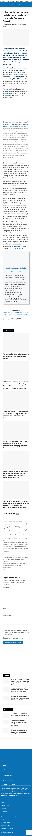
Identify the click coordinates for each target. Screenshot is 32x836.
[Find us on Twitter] (4, 770)
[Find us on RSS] (10, 770)
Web (4, 623)
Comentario (7, 587)
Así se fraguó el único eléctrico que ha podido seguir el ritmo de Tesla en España (16, 356)
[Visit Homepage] (16, 4)
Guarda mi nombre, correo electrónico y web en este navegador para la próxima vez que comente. (17, 632)
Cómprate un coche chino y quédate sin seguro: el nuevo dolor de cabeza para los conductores (19, 723)
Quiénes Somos (5, 805)
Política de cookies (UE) (7, 822)
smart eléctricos (8, 93)
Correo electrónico (8, 615)
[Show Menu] (2, 4)
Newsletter (3, 808)
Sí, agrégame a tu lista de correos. (13, 638)
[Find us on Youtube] (13, 770)
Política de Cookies (6, 820)
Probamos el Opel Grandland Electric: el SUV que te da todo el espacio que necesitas (20, 698)
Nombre (5, 608)
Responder (6, 551)
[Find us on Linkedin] (16, 770)
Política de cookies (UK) (7, 825)
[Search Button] (30, 4)
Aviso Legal (4, 811)
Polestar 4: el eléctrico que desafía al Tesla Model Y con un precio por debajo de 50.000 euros (19, 690)
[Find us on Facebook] (1, 770)
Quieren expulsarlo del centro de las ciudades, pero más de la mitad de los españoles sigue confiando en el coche (20, 731)
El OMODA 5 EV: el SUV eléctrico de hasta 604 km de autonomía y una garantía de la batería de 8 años (20, 682)
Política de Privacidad (6, 814)
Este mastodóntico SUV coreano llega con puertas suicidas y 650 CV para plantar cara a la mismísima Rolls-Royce (15, 415)
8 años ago (10, 518)
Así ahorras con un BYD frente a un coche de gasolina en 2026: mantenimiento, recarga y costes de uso (15, 444)
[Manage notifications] (3, 832)
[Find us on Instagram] (7, 770)
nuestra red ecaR (20, 246)
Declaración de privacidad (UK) (8, 828)
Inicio (2, 802)
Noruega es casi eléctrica (12, 1)
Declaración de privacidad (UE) (8, 817)
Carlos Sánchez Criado (16, 268)
